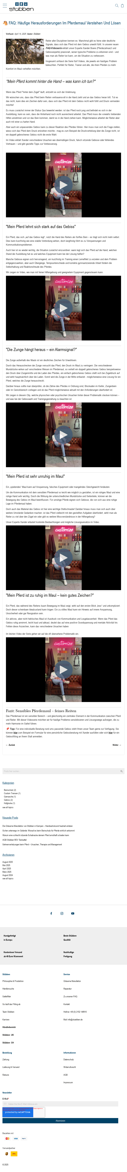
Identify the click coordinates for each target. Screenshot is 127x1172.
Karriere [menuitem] (5, 1019)
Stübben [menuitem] (6, 974)
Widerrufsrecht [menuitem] (70, 1067)
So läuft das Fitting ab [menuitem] (11, 1004)
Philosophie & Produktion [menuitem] (12, 981)
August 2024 (7, 875)
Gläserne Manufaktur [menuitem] (72, 981)
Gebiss (8, 799)
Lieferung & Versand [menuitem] (10, 1067)
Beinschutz (10, 789)
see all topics (7, 807)
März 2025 (6, 871)
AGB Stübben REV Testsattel (14, 839)
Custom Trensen (12, 793)
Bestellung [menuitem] (7, 1052)
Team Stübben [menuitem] (8, 1011)
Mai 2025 (6, 865)
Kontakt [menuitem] (67, 1004)
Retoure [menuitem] (5, 1074)
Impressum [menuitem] (68, 1082)
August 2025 (7, 861)
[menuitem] (33, 1035)
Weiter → (117, 744)
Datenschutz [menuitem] (69, 1059)
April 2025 (6, 868)
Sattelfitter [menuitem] (6, 996)
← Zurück (10, 744)
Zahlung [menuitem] (5, 1059)
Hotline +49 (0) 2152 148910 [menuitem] (75, 1011)
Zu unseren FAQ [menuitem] (70, 996)
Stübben (36, 33)
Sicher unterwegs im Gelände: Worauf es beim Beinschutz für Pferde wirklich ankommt (38, 830)
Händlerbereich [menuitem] (9, 1027)
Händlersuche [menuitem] (8, 988)
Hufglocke (9, 803)
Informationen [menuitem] (70, 1052)
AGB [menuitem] (66, 1074)
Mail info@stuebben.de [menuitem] (73, 1019)
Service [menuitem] (67, 974)
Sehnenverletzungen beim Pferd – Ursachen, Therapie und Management (32, 844)
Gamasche (10, 796)
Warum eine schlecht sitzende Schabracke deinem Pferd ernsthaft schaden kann (35, 835)
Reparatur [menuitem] (68, 988)
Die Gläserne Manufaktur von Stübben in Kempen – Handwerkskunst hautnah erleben (37, 825)
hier (16, 732)
